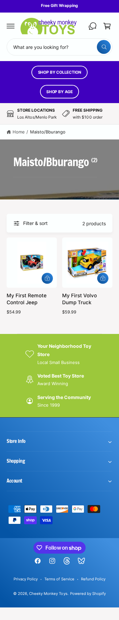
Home (19, 131)
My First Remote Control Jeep (27, 299)
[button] (10, 26)
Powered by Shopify (88, 593)
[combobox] (59, 46)
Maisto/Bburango (47, 131)
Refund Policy (93, 579)
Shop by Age (59, 91)
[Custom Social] (81, 561)
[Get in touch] (92, 26)
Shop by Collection (59, 72)
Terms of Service (59, 579)
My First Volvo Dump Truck (79, 299)
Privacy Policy (26, 579)
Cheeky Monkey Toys (48, 593)
